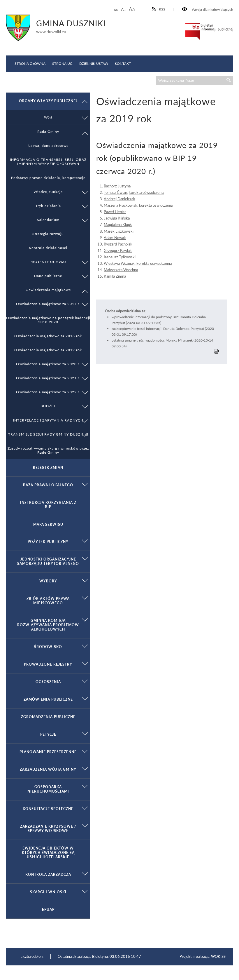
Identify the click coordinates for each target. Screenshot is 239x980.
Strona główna (30, 63)
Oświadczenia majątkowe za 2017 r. (48, 304)
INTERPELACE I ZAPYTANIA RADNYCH (48, 420)
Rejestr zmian (48, 467)
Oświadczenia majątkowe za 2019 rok (48, 350)
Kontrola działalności (48, 248)
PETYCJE (48, 734)
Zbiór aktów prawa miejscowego (48, 600)
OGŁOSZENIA (48, 682)
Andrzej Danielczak (119, 198)
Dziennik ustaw (93, 63)
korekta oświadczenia (146, 192)
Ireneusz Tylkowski (120, 257)
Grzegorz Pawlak (118, 250)
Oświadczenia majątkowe (48, 290)
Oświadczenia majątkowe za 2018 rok (48, 336)
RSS (162, 9)
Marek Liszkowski (118, 231)
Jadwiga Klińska (117, 218)
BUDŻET (48, 406)
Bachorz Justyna (117, 186)
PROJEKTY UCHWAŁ (48, 262)
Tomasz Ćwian (115, 192)
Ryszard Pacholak (118, 244)
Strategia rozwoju (48, 233)
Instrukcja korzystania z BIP (48, 504)
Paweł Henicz (115, 211)
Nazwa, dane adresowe (48, 145)
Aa (116, 10)
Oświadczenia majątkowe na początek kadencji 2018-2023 (48, 320)
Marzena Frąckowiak (120, 205)
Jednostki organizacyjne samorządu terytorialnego (48, 561)
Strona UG (62, 63)
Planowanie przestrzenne (48, 752)
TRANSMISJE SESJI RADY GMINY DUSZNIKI (48, 434)
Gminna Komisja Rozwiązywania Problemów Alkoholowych (48, 624)
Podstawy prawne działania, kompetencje (48, 177)
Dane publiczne (48, 276)
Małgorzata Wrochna (121, 269)
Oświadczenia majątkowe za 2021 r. (48, 378)
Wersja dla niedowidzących (212, 9)
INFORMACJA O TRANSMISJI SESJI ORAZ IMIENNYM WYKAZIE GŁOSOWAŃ (48, 161)
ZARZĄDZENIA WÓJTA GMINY (48, 769)
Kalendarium (48, 219)
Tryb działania (48, 205)
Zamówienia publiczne (48, 699)
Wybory (48, 581)
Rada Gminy (48, 131)
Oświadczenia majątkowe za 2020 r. (48, 364)
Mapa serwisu (48, 524)
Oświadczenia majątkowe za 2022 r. (48, 392)
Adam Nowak (115, 237)
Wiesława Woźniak (119, 263)
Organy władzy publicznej (48, 101)
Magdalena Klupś (118, 224)
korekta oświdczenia (156, 205)
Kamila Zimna (115, 276)
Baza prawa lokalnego (48, 485)
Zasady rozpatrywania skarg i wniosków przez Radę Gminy (48, 450)
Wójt (48, 117)
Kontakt (123, 63)
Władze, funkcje (48, 191)
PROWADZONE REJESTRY (48, 664)
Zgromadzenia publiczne (48, 717)
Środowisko (48, 647)
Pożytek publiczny (48, 541)
